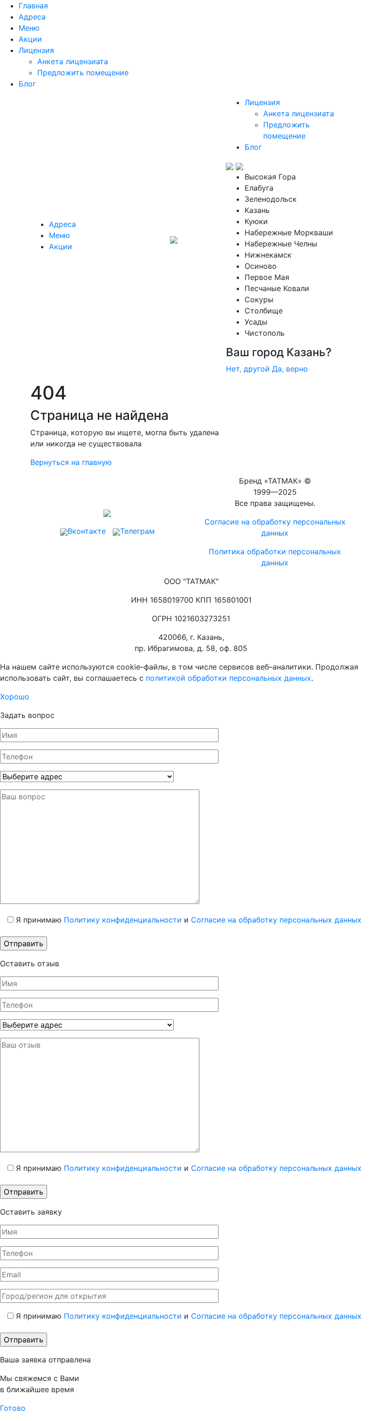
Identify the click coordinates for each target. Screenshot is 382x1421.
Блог (27, 83)
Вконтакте (87, 531)
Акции (30, 39)
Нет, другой (248, 368)
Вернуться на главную (71, 462)
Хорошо (14, 696)
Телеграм (137, 531)
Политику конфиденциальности (123, 919)
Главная (33, 5)
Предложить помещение (83, 72)
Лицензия (36, 50)
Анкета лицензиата (72, 61)
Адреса (32, 16)
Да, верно (290, 368)
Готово (13, 1408)
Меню (29, 28)
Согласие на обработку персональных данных (276, 919)
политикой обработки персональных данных (228, 678)
